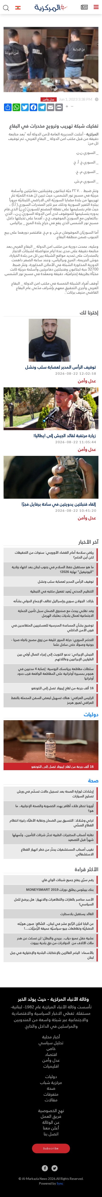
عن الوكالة (51, 1122)
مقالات (51, 1099)
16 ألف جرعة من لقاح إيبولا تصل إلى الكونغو (62, 688)
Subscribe (51, 1148)
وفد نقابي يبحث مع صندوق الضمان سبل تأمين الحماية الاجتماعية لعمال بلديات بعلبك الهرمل (56, 613)
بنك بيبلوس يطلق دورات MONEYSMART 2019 (60, 889)
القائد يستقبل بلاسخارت (77, 913)
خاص (51, 1048)
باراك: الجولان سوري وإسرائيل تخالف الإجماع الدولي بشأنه (54, 601)
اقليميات (51, 1066)
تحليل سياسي (51, 1042)
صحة (93, 780)
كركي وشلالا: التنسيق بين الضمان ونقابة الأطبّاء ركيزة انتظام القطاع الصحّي (52, 823)
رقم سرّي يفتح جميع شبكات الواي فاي (68, 879)
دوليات (91, 714)
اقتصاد (51, 1054)
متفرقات (51, 1094)
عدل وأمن (87, 380)
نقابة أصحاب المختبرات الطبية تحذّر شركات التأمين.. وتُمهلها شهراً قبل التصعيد (53, 837)
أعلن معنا (51, 1127)
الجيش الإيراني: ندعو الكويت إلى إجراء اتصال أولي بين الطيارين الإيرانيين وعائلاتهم (55, 656)
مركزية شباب (51, 1082)
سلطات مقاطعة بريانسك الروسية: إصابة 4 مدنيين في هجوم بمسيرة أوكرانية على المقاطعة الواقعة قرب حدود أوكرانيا (55, 673)
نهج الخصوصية (51, 1110)
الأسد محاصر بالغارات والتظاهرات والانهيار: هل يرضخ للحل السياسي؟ (54, 901)
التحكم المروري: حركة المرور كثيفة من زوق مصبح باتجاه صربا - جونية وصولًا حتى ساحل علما (52, 642)
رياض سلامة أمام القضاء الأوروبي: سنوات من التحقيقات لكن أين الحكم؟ (54, 555)
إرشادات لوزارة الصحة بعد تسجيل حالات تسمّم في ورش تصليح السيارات (55, 793)
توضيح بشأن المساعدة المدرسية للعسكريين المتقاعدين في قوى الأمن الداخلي (53, 627)
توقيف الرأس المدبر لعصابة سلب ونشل (60, 367)
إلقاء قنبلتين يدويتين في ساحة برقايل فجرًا (59, 504)
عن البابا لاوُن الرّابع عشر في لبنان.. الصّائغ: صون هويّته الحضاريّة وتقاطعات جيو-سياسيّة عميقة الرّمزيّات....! (56, 926)
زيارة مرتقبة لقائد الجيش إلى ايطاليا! (64, 435)
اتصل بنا (51, 1133)
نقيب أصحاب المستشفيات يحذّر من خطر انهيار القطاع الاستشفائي (57, 852)
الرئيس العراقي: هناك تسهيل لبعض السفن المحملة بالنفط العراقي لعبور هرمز (52, 700)
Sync (60, 1183)
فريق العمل (51, 1116)
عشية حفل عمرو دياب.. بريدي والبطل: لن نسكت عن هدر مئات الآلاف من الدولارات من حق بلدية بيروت (55, 940)
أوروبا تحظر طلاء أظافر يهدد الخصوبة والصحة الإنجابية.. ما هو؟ (54, 808)
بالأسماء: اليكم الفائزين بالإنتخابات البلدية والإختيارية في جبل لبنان (52, 955)
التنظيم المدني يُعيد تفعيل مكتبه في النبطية (62, 591)
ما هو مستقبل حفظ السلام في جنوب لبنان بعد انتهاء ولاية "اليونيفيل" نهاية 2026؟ (53, 569)
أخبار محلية (51, 1036)
